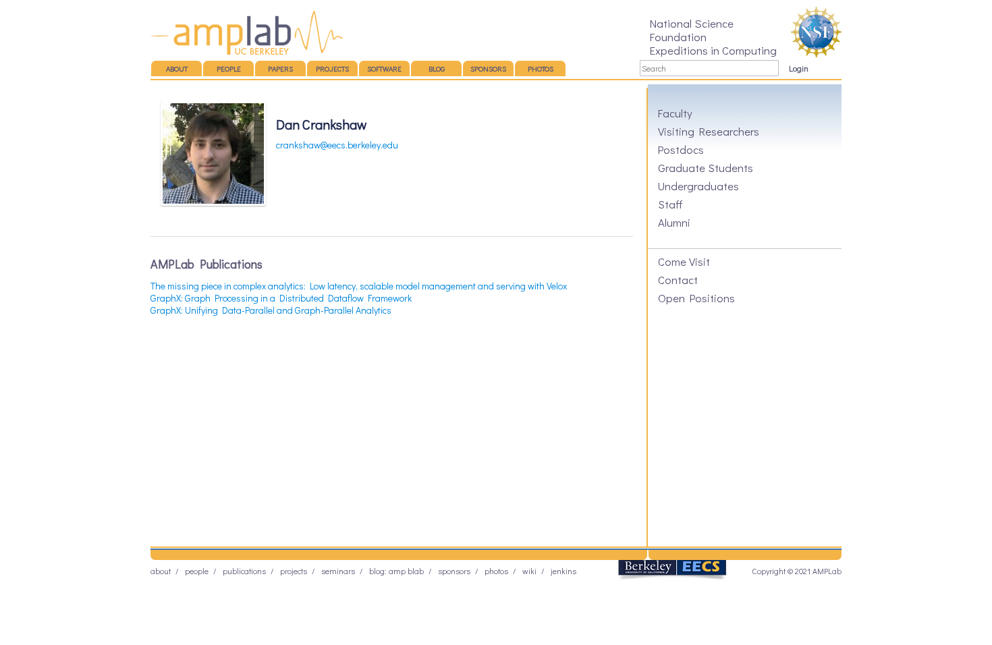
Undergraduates (698, 185)
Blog (437, 68)
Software (384, 68)
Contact (678, 279)
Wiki (529, 570)
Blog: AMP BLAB (396, 570)
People (229, 68)
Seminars (338, 570)
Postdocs (681, 149)
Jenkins (563, 570)
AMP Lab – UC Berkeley (246, 32)
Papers (280, 68)
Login (798, 68)
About (177, 68)
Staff (670, 203)
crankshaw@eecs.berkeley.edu (337, 144)
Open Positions (696, 297)
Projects (332, 68)
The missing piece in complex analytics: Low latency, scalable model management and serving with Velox (358, 285)
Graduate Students (705, 167)
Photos (540, 68)
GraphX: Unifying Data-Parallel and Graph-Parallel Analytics (270, 310)
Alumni (674, 222)
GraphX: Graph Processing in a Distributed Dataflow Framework (281, 297)
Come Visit (684, 261)
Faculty (675, 112)
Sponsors (488, 68)
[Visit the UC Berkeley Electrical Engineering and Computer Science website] (672, 577)
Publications (244, 570)
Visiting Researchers (708, 130)
